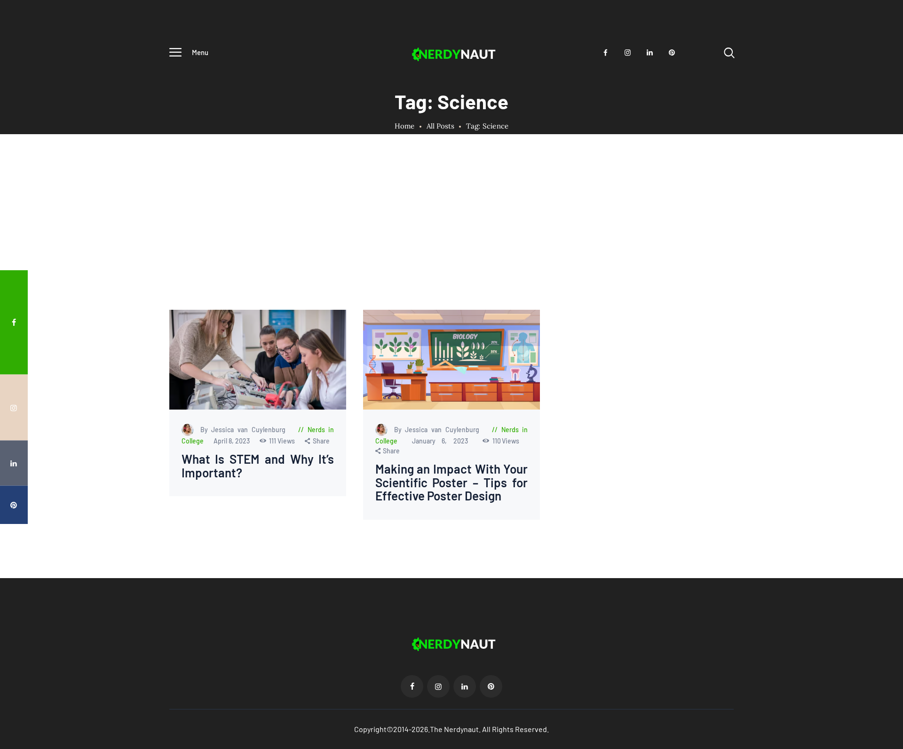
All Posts (440, 125)
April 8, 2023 (232, 441)
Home (405, 126)
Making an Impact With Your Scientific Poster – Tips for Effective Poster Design (451, 482)
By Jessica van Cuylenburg (245, 430)
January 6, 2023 (443, 441)
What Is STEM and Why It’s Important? (258, 465)
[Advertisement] (451, 239)
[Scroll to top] (878, 393)
